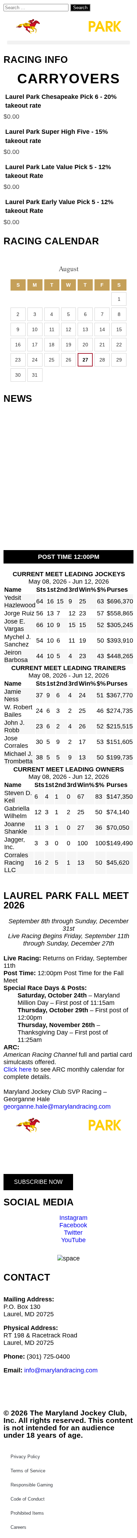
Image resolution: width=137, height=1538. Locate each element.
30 (18, 375)
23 (18, 360)
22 (119, 344)
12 (68, 329)
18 (51, 344)
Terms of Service (28, 1470)
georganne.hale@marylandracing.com (57, 1106)
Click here (18, 1069)
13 (85, 329)
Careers (18, 1527)
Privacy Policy (25, 1456)
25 (51, 360)
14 (102, 329)
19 (68, 344)
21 (102, 344)
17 (35, 344)
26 (68, 360)
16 (18, 344)
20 (85, 344)
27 (85, 360)
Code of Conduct (28, 1499)
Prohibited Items (27, 1513)
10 (35, 329)
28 (102, 360)
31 (35, 375)
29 (119, 360)
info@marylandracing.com (61, 1370)
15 (119, 329)
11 (51, 329)
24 (35, 360)
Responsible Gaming (32, 1485)
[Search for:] (37, 7)
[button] (68, 42)
